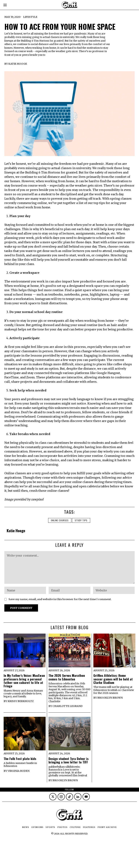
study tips (81, 520)
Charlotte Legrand (67, 706)
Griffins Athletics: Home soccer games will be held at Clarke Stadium (113, 679)
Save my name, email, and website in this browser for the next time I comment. (60, 599)
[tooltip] (52, 796)
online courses (60, 520)
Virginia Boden (19, 771)
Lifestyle (30, 17)
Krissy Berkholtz (21, 701)
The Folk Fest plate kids (20, 758)
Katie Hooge (17, 63)
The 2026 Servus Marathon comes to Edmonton (67, 677)
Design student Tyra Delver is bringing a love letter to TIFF (69, 760)
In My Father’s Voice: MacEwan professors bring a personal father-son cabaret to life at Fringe (24, 681)
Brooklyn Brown (110, 697)
